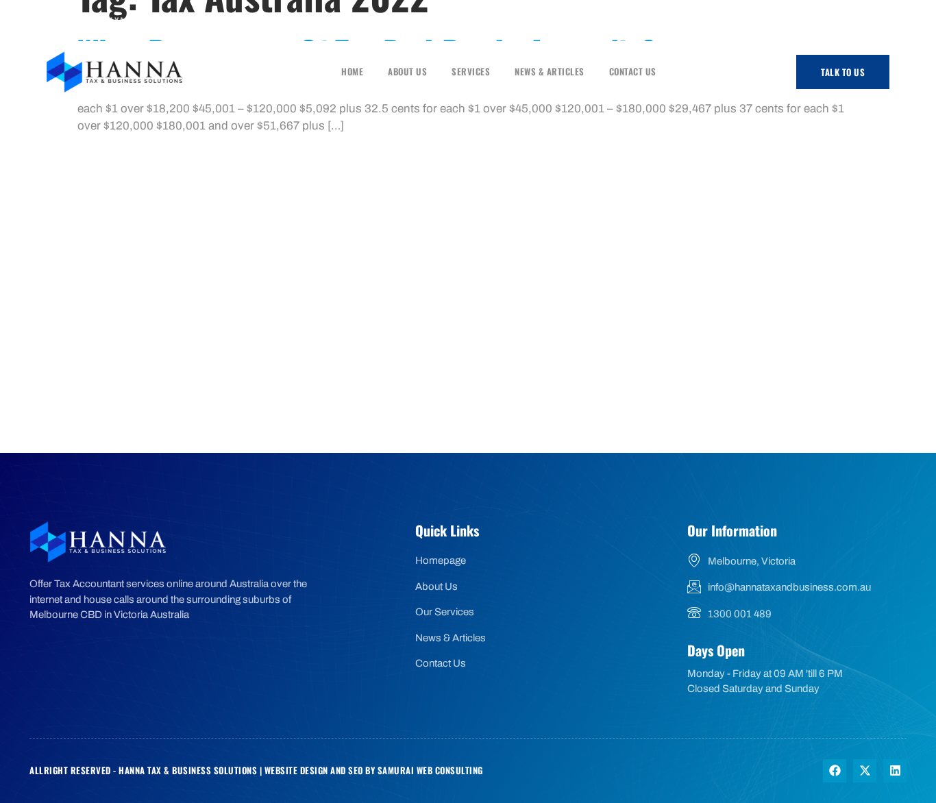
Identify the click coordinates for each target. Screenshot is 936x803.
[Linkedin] (895, 770)
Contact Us (632, 71)
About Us (407, 71)
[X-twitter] (864, 770)
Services (471, 71)
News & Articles (549, 71)
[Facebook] (837, 21)
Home (352, 71)
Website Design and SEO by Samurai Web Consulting (373, 770)
